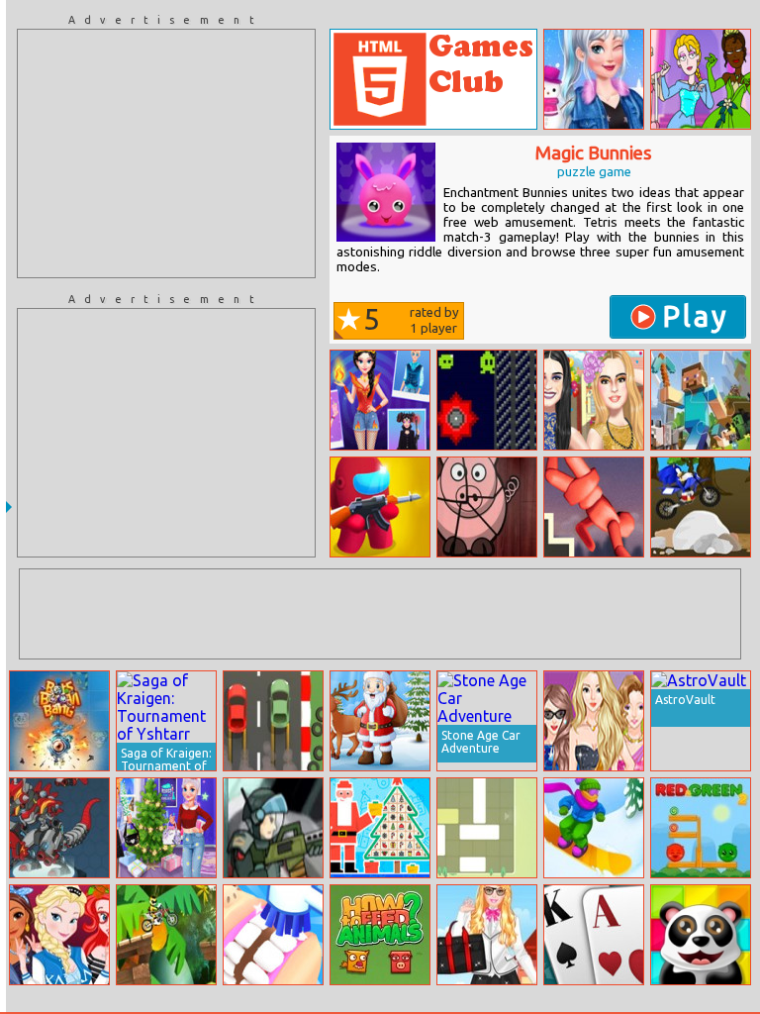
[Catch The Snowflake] (380, 827)
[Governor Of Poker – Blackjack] (593, 934)
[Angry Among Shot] (380, 507)
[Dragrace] (273, 720)
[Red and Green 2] (700, 827)
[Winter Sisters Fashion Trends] (593, 79)
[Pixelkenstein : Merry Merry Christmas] (380, 720)
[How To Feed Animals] (380, 934)
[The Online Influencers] (593, 400)
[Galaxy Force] (273, 827)
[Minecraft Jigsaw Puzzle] (700, 400)
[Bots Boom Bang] (59, 720)
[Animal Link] (700, 934)
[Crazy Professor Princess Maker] (700, 79)
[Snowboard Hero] (593, 827)
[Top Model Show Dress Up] (593, 720)
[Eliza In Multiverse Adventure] (380, 400)
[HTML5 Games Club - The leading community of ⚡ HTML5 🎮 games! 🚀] (433, 79)
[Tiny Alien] (486, 400)
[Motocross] (166, 934)
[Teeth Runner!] (273, 934)
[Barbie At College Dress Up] (486, 934)
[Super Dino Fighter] (59, 827)
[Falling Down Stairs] (593, 507)
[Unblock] (486, 827)
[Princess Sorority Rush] (59, 934)
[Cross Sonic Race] (700, 507)
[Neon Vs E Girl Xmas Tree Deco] (166, 827)
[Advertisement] (166, 153)
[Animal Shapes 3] (486, 507)
